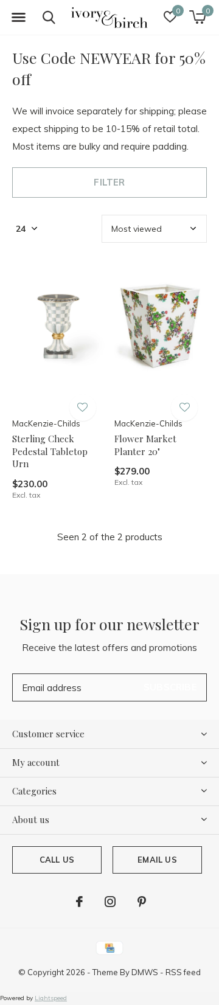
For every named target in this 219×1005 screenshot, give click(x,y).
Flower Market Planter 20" (145, 445)
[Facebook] (79, 901)
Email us (156, 859)
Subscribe (170, 687)
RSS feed (183, 972)
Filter (109, 182)
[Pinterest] (141, 901)
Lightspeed (51, 998)
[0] (197, 17)
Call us (57, 859)
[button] (18, 17)
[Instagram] (110, 901)
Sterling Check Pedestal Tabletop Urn (50, 451)
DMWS (144, 972)
